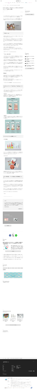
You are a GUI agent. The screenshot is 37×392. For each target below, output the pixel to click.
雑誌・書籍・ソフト (15, 382)
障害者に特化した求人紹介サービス (20, 379)
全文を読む (13, 251)
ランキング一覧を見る (29, 68)
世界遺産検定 (22, 382)
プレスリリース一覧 (13, 367)
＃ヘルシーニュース (5, 10)
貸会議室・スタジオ (22, 386)
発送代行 (18, 386)
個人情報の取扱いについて (18, 367)
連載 (17, 2)
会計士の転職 (29, 384)
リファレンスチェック (29, 386)
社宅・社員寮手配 (25, 386)
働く (7, 2)
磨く (10, 2)
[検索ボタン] (35, 1)
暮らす (14, 2)
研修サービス (12, 386)
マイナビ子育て (28, 382)
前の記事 (8, 225)
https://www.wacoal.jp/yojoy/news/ (17, 82)
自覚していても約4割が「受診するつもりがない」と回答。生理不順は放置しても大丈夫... (13, 257)
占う (16, 2)
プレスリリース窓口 (13, 366)
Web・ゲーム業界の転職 (14, 384)
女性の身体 (8, 5)
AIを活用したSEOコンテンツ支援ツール (17, 383)
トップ (5, 2)
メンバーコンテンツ (22, 2)
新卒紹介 (20, 384)
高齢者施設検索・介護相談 (22, 383)
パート (13, 379)
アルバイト (11, 379)
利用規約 (17, 366)
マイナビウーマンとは (18, 365)
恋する (12, 2)
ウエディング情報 (19, 382)
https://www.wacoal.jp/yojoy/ (12, 51)
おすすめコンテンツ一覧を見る (30, 14)
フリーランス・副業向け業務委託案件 (26, 379)
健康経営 (19, 386)
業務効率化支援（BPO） (15, 386)
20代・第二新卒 (18, 384)
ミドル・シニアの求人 (16, 379)
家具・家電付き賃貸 (12, 383)
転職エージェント (22, 384)
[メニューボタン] (1, 1)
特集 (19, 2)
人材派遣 (11, 384)
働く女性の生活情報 (12, 382)
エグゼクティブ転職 (25, 384)
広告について (13, 365)
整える (8, 2)
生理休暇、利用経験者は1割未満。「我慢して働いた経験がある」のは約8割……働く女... (13, 254)
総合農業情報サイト (24, 382)
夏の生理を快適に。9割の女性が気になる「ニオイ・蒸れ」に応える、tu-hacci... (12, 259)
